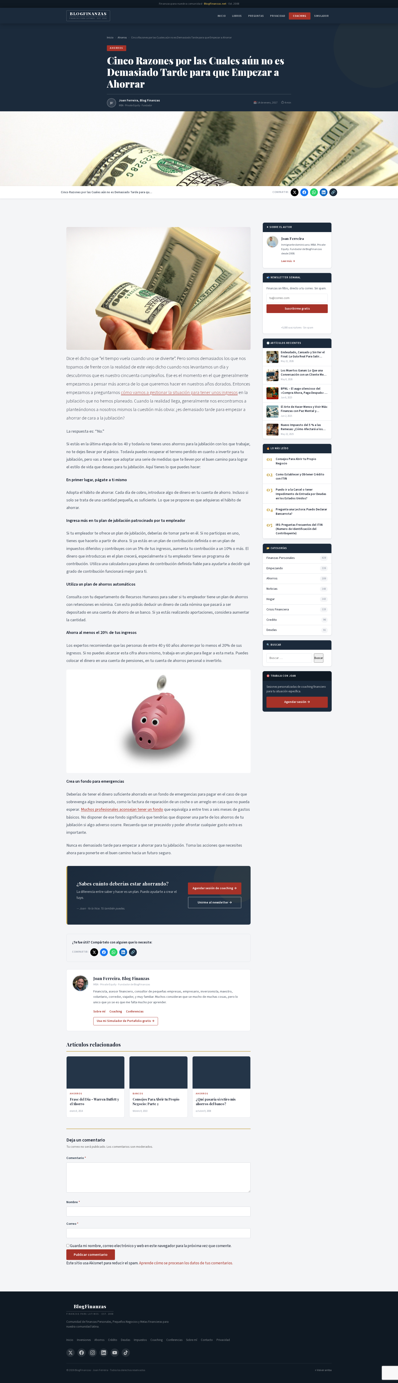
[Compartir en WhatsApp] (314, 192)
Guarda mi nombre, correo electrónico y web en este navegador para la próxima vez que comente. (150, 1246)
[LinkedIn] (104, 1352)
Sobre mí (99, 1011)
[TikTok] (126, 1352)
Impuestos (140, 1340)
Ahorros (122, 38)
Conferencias (134, 1011)
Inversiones (84, 1340)
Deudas (125, 1340)
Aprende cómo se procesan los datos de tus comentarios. (186, 1263)
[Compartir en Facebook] (304, 192)
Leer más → (288, 261)
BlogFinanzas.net (215, 4)
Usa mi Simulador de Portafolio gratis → (126, 1021)
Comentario (76, 1158)
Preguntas (256, 16)
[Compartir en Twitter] (294, 192)
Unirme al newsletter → (215, 902)
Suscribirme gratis (297, 309)
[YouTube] (115, 1352)
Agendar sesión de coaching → (215, 888)
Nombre (73, 1202)
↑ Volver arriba (323, 1370)
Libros (237, 16)
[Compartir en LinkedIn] (324, 192)
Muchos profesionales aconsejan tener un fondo (122, 809)
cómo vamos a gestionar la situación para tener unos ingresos (179, 392)
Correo (72, 1223)
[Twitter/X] (70, 1352)
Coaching (299, 16)
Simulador (321, 16)
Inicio (222, 16)
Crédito (112, 1340)
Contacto (207, 1340)
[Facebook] (81, 1352)
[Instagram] (92, 1352)
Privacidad (277, 16)
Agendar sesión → (297, 702)
